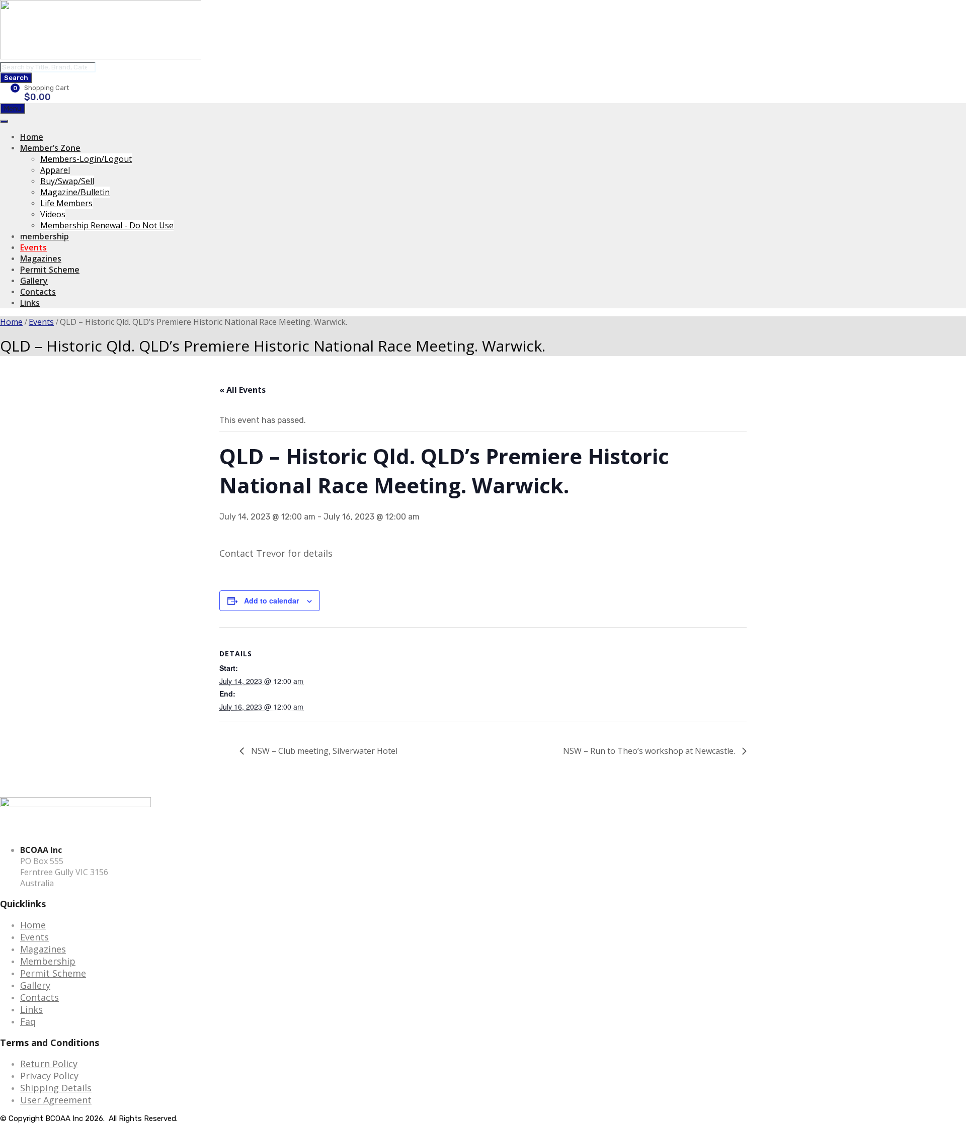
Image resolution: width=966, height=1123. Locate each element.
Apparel (55, 170)
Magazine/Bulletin (75, 192)
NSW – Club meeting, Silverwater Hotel (323, 750)
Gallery (34, 280)
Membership (47, 961)
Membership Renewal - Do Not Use (107, 225)
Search (16, 77)
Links (30, 302)
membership (44, 236)
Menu (12, 108)
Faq (28, 1021)
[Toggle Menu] (4, 121)
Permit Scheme (49, 269)
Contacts (38, 291)
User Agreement (56, 1100)
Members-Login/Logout (86, 158)
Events (33, 247)
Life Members (66, 203)
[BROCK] (100, 56)
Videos (52, 214)
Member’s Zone (50, 147)
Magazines (40, 258)
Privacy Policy (49, 1076)
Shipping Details (56, 1088)
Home (31, 136)
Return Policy (48, 1064)
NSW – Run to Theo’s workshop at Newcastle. (650, 750)
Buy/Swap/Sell (67, 181)
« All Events (242, 389)
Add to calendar (271, 600)
